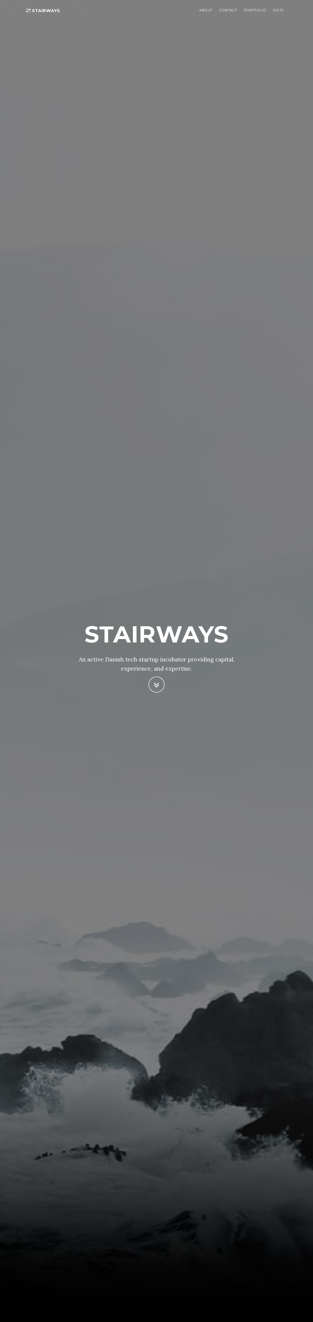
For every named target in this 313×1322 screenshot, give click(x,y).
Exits (278, 10)
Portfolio (255, 10)
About (205, 10)
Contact (228, 10)
